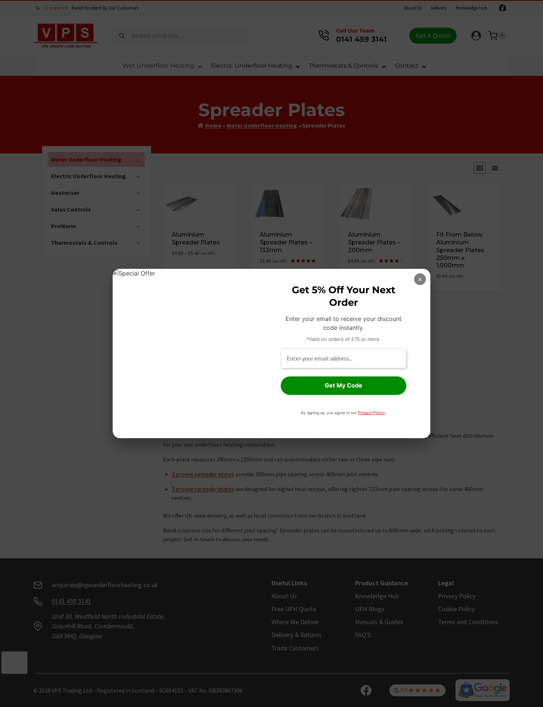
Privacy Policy (371, 412)
